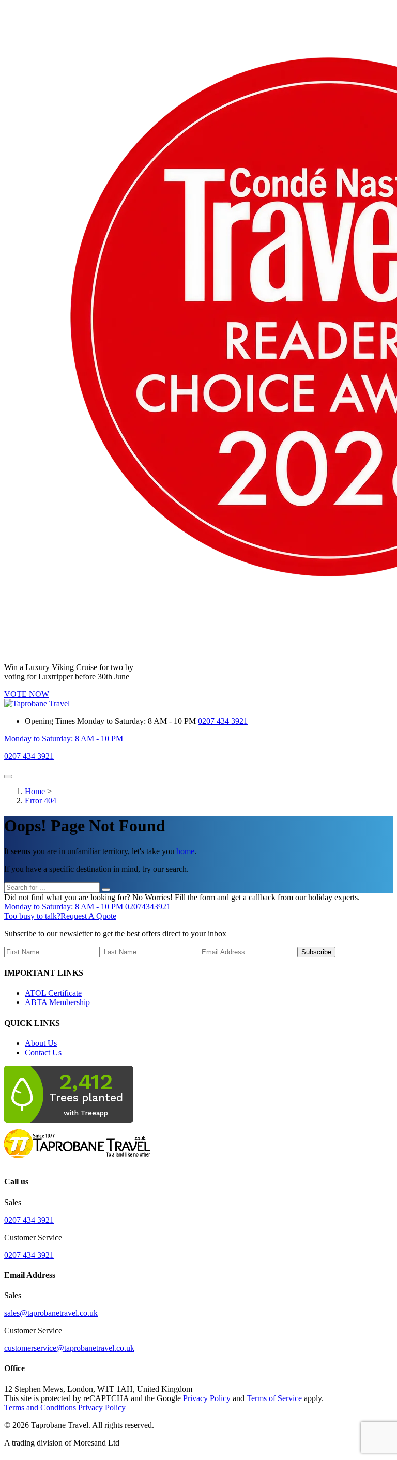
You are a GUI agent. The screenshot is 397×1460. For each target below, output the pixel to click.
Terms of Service (274, 1398)
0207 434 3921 (223, 721)
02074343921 (87, 906)
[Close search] (106, 889)
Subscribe (316, 952)
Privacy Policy (207, 1398)
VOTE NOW (26, 694)
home (185, 851)
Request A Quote (60, 915)
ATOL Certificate (53, 992)
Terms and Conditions (40, 1407)
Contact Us (43, 1052)
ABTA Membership (57, 1002)
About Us (41, 1043)
